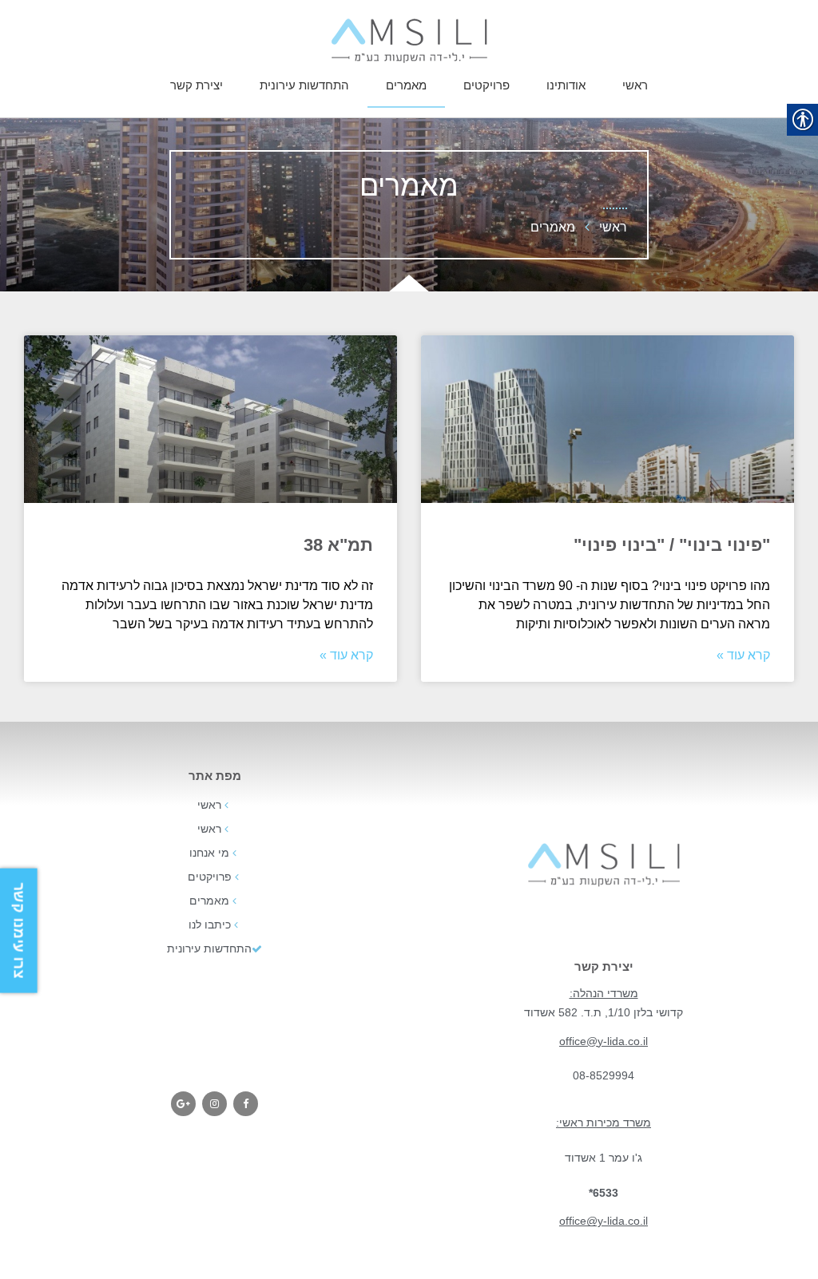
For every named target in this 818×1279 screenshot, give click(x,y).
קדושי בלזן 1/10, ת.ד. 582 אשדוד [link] (603, 1012)
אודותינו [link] (566, 85)
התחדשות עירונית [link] (304, 85)
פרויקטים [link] (486, 85)
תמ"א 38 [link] (338, 545)
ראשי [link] (635, 85)
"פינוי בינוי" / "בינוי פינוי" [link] (672, 545)
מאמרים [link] (406, 85)
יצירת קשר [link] (196, 85)
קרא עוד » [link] (743, 655)
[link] (409, 40)
